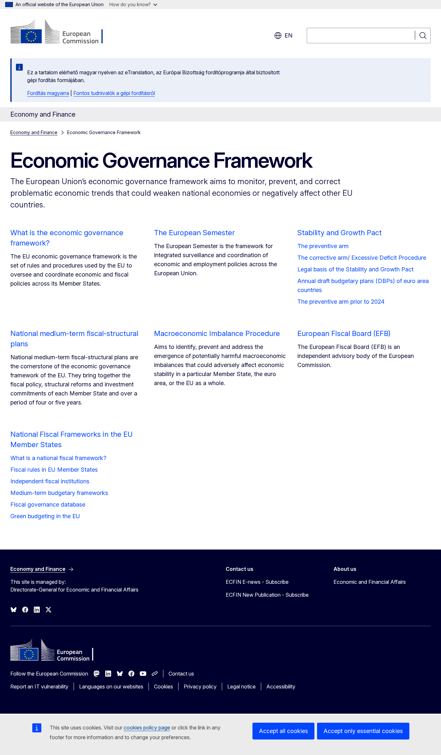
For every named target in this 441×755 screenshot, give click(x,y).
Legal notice (241, 686)
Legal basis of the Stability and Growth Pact (355, 269)
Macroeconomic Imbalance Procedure (217, 333)
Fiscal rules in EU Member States (54, 469)
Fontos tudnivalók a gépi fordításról (114, 93)
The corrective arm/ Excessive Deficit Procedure (361, 257)
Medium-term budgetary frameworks (59, 492)
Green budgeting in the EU (45, 516)
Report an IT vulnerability (39, 686)
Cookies (163, 686)
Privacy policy (200, 686)
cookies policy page (147, 727)
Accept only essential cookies (363, 731)
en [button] (288, 35)
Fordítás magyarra (48, 93)
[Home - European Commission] (62, 32)
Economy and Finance (33, 132)
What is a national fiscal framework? (58, 458)
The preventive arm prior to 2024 (341, 301)
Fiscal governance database (47, 504)
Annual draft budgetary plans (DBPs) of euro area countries (363, 285)
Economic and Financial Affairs (369, 582)
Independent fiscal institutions (49, 481)
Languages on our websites (111, 686)
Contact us (181, 673)
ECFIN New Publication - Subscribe (267, 595)
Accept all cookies (283, 731)
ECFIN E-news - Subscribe (257, 582)
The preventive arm (323, 246)
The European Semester (194, 232)
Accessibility (280, 686)
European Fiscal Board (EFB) (344, 333)
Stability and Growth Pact (339, 232)
